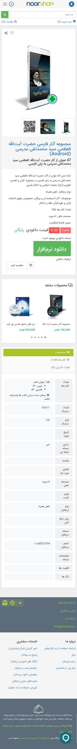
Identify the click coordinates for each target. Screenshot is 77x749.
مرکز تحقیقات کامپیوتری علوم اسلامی (35, 738)
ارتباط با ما (70, 619)
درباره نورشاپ (69, 661)
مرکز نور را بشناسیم (66, 668)
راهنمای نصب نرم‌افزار (25, 668)
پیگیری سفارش (68, 611)
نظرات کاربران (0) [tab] (60, 367)
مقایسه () (7, 22)
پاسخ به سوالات (29, 655)
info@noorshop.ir (65, 626)
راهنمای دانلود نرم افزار (25, 674)
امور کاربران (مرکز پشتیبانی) (23, 648)
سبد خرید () (65, 22)
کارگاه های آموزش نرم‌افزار (23, 661)
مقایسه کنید (17, 265)
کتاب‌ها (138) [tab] (58, 360)
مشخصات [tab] (60, 352)
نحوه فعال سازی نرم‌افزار (24, 681)
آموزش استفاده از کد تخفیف (22, 688)
